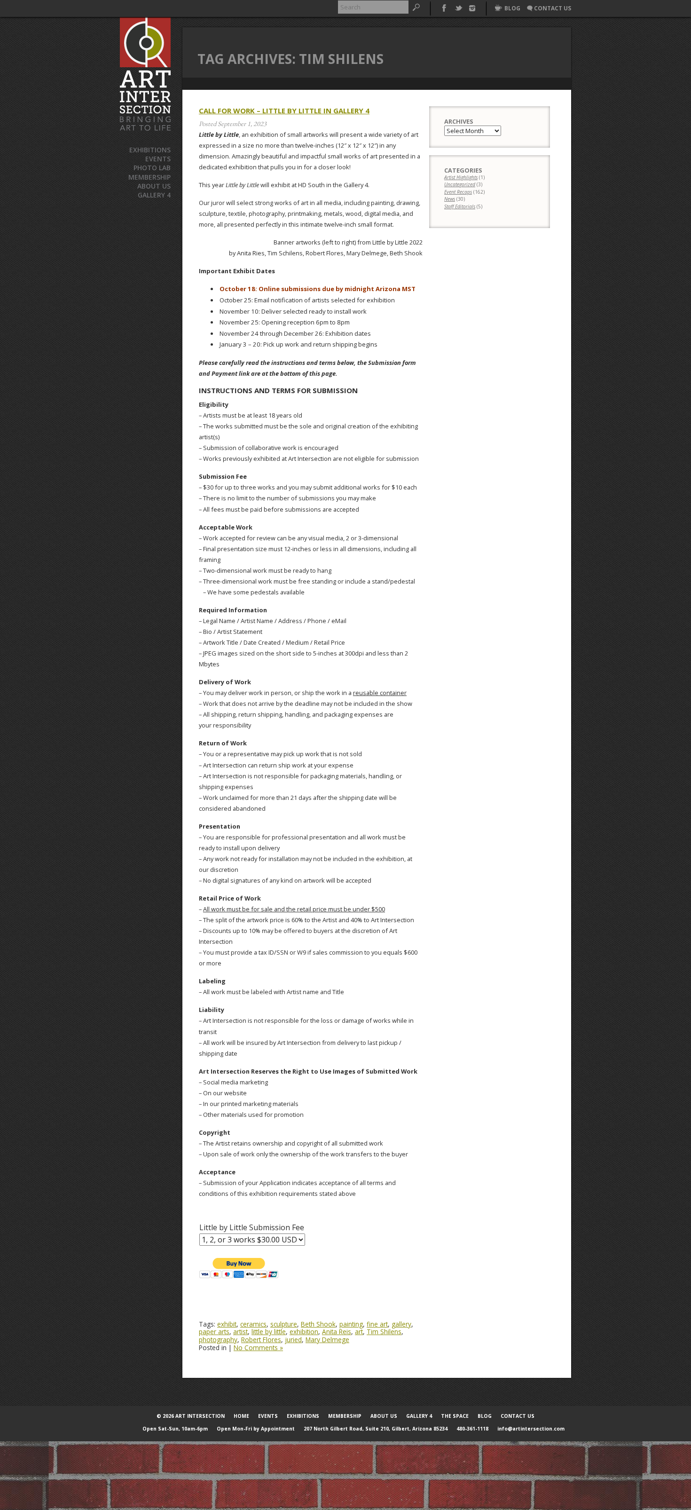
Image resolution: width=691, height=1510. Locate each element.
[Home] (145, 74)
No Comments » (258, 1347)
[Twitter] (458, 7)
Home (241, 1416)
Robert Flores (261, 1339)
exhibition (304, 1331)
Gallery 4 (154, 194)
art (359, 1331)
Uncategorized (459, 184)
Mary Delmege (327, 1339)
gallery (401, 1324)
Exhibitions (150, 149)
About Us (154, 186)
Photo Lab (152, 167)
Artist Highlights (461, 177)
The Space (455, 1416)
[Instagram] (472, 7)
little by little (268, 1331)
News (449, 199)
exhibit (226, 1324)
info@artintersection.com (531, 1428)
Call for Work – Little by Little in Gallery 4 (284, 110)
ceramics (253, 1324)
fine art (377, 1324)
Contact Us (517, 1416)
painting (351, 1324)
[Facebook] (444, 7)
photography (218, 1339)
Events (158, 158)
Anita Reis (336, 1331)
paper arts (214, 1331)
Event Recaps (458, 192)
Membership (149, 177)
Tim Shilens (384, 1331)
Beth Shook (318, 1324)
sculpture (283, 1324)
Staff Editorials (459, 206)
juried (293, 1339)
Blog (485, 1416)
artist (240, 1331)
